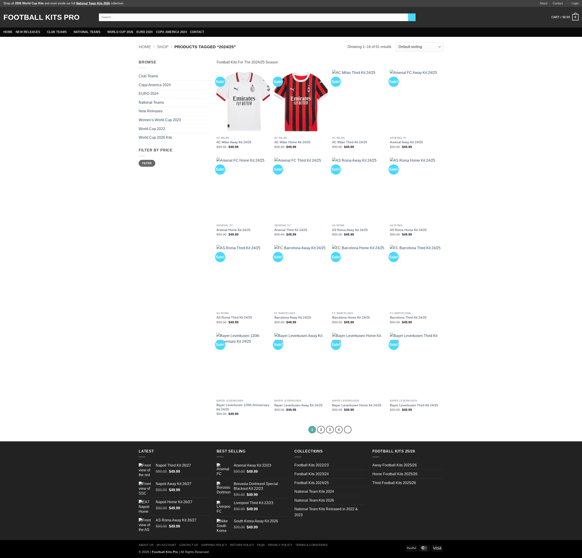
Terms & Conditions (311, 545)
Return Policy (242, 545)
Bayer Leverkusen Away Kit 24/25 (298, 405)
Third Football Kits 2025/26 (394, 483)
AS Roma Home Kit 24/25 (408, 230)
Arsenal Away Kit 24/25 (406, 142)
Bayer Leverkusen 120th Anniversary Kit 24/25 (242, 407)
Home (8, 32)
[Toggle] (207, 76)
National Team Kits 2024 (314, 491)
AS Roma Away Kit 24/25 (350, 230)
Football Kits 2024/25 (311, 483)
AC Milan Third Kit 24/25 (349, 142)
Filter (147, 163)
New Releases (28, 32)
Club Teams (57, 32)
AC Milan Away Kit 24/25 (233, 142)
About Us (146, 545)
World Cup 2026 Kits (155, 137)
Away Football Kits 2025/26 (394, 465)
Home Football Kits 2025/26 (394, 474)
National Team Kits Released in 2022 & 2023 (326, 512)
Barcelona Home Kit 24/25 (351, 317)
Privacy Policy (280, 545)
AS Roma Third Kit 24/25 (234, 317)
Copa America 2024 (171, 32)
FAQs (261, 545)
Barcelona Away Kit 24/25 (292, 317)
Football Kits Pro (41, 17)
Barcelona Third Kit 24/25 (408, 317)
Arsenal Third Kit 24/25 (290, 230)
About (543, 3)
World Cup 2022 (152, 129)
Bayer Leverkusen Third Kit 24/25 (414, 405)
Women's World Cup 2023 (160, 120)
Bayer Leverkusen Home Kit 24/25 (356, 405)
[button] (575, 3)
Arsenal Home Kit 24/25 (233, 230)
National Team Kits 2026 (314, 500)
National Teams (87, 32)
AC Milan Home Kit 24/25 (292, 142)
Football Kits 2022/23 (311, 465)
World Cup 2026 (120, 32)
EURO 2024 (144, 32)
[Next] (348, 430)
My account (166, 545)
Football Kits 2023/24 (311, 474)
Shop (162, 46)
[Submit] (412, 17)
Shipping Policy (214, 545)
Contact (558, 3)
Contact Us (188, 545)
